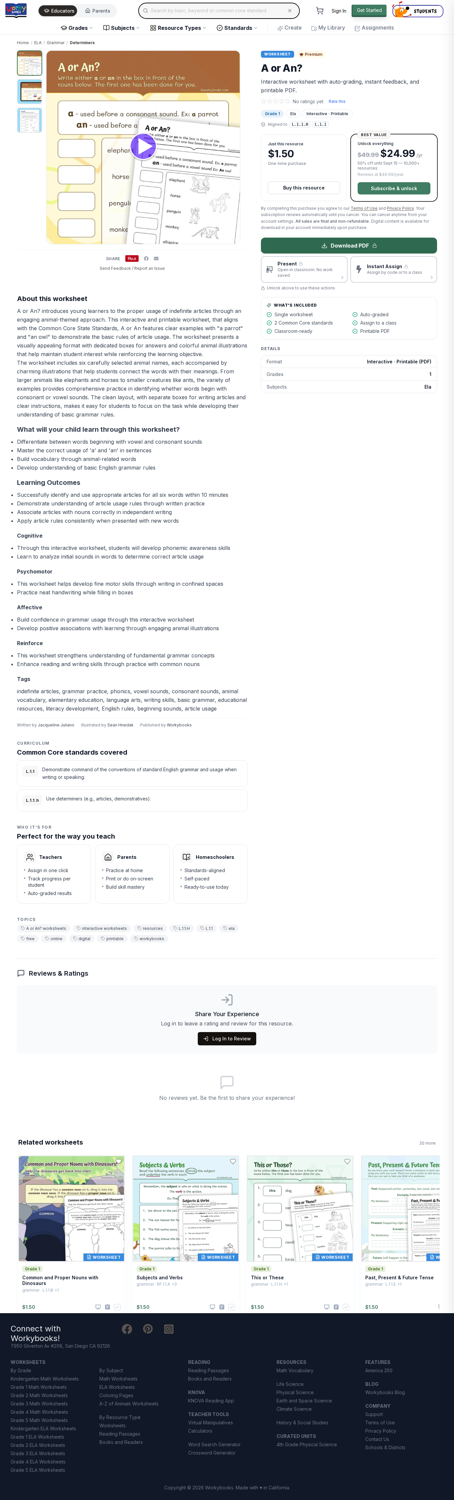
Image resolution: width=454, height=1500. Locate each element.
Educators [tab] (62, 11)
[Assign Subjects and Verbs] (222, 1307)
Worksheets (112, 1425)
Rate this (337, 101)
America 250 (379, 1370)
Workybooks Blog (385, 1392)
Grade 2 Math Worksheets (39, 1395)
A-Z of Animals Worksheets (129, 1403)
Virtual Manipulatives (210, 1422)
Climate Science (294, 1409)
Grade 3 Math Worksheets (39, 1403)
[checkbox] (117, 1307)
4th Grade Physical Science (307, 1444)
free (30, 938)
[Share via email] (156, 258)
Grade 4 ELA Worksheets (38, 1461)
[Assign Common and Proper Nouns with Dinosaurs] (107, 1307)
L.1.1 (209, 928)
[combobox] (219, 10)
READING (199, 1362)
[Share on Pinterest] (132, 258)
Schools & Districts (385, 1447)
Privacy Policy (400, 208)
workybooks (152, 938)
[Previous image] (55, 147)
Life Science (290, 1384)
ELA (38, 42)
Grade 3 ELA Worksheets (38, 1453)
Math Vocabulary (295, 1370)
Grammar (55, 42)
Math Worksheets (118, 1379)
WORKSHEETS (28, 1362)
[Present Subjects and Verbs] (212, 1307)
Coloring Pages (116, 1395)
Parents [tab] (101, 11)
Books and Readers (121, 1442)
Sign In (339, 11)
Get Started (369, 10)
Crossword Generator (212, 1453)
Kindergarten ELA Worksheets (43, 1428)
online (56, 938)
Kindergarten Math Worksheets (45, 1379)
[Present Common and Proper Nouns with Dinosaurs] (98, 1307)
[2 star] (269, 101)
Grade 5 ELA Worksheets (38, 1470)
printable (115, 938)
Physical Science (295, 1392)
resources (153, 928)
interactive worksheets (104, 928)
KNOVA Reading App (211, 1400)
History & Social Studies (302, 1422)
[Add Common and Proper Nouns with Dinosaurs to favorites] (118, 1161)
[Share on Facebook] (146, 258)
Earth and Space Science (304, 1400)
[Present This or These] (327, 1307)
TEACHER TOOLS (208, 1414)
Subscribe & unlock (394, 188)
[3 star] (275, 101)
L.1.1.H (184, 928)
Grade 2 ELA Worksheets (38, 1445)
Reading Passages (119, 1434)
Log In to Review (231, 1038)
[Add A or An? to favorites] (237, 61)
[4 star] (281, 101)
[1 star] (263, 101)
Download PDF (350, 245)
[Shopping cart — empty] (320, 11)
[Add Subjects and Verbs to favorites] (233, 1161)
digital (84, 938)
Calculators (200, 1431)
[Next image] (231, 147)
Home (23, 42)
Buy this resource (304, 187)
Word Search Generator (214, 1444)
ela (232, 928)
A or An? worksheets (46, 928)
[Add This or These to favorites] (347, 1161)
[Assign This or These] (336, 1307)
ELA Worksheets (117, 1387)
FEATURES (378, 1362)
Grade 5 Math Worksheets (39, 1420)
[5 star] (287, 101)
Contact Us (377, 1439)
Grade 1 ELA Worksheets (37, 1437)
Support (374, 1414)
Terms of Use (364, 208)
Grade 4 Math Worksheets (39, 1412)
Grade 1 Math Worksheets (39, 1387)
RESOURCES (291, 1362)
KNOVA (196, 1392)
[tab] (29, 63)
